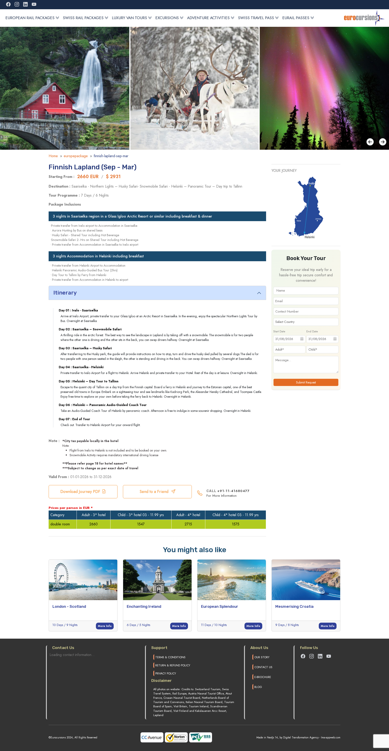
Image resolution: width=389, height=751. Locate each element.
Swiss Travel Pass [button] (256, 17)
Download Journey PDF (80, 492)
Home (53, 156)
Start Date (279, 331)
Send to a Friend (155, 492)
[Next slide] (370, 142)
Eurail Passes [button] (295, 17)
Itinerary (65, 293)
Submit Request (306, 382)
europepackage (76, 156)
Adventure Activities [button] (208, 17)
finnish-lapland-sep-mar (111, 156)
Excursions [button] (167, 17)
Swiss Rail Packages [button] (83, 17)
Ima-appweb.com (330, 737)
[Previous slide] (382, 142)
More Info (105, 626)
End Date (312, 331)
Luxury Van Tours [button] (129, 17)
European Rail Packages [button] (29, 17)
